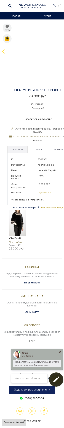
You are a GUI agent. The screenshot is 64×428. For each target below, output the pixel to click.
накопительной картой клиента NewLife (38, 136)
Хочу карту (32, 311)
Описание (17, 149)
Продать (16, 16)
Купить (48, 16)
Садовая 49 (44, 192)
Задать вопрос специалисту (32, 389)
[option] (17, 230)
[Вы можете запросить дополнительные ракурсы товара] (7, 38)
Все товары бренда (52, 207)
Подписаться (32, 282)
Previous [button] (3, 51)
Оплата (38, 149)
